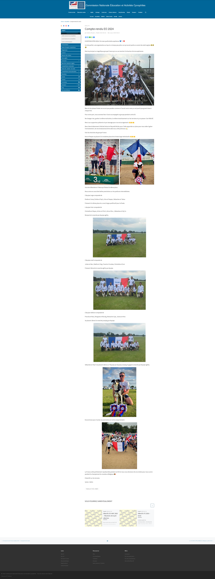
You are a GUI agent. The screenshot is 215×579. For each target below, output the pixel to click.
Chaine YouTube (64, 565)
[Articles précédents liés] (148, 505)
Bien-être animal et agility (68, 63)
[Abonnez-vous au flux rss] (61, 26)
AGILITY (63, 30)
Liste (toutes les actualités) (68, 39)
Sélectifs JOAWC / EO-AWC (68, 69)
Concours (64, 60)
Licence (64, 52)
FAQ (63, 87)
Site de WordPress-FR (129, 561)
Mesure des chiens (66, 55)
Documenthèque (66, 90)
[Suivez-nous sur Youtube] (66, 26)
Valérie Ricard (91, 32)
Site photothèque (65, 561)
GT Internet (9, 576)
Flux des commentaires (130, 558)
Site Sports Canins (65, 558)
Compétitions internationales (69, 71)
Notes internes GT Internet (98, 563)
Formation (64, 82)
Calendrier (95, 558)
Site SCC (62, 556)
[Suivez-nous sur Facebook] (63, 26)
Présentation (65, 44)
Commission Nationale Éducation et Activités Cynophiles (21, 573)
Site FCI (62, 554)
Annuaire (64, 85)
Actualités (67, 21)
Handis (63, 77)
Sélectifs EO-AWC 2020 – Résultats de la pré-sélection (110, 516)
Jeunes (63, 79)
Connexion (127, 554)
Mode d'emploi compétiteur (69, 47)
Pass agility (64, 58)
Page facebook (64, 563)
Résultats (64, 74)
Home (62, 21)
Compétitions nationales (68, 66)
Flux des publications (129, 556)
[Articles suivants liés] (152, 505)
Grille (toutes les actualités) (69, 36)
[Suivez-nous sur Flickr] (68, 26)
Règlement (64, 50)
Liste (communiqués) (67, 41)
